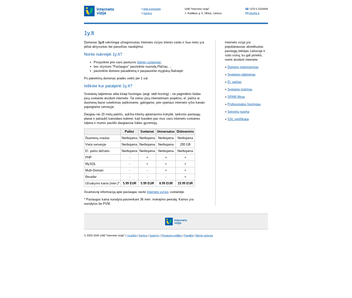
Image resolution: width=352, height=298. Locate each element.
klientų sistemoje (149, 62)
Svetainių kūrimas (239, 89)
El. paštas (234, 82)
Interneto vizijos (158, 192)
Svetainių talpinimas (241, 74)
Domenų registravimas (243, 67)
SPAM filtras (236, 97)
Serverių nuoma (238, 111)
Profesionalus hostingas (244, 104)
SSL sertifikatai (238, 119)
